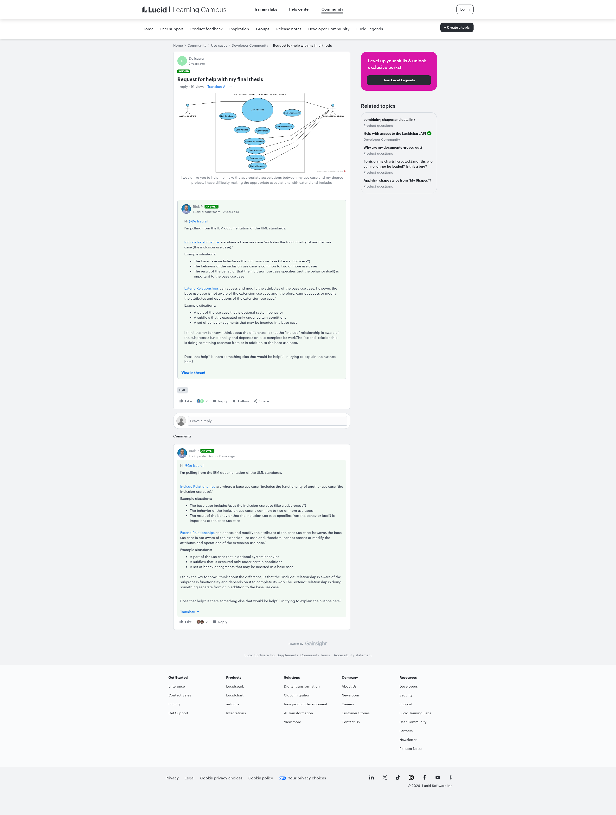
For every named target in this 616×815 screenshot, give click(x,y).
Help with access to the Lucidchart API (395, 133)
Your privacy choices (307, 778)
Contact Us (351, 722)
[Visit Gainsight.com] (308, 645)
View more (292, 722)
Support (405, 704)
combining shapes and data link (389, 119)
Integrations (236, 713)
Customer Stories (356, 713)
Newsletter (408, 740)
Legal (189, 778)
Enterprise (176, 686)
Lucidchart (235, 695)
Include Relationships (201, 242)
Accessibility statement (353, 655)
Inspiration (239, 28)
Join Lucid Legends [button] (399, 80)
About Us (349, 686)
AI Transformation (298, 713)
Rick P (198, 206)
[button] (220, 86)
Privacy (172, 778)
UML (182, 390)
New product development (305, 704)
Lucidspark (235, 686)
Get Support (178, 713)
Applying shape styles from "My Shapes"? (397, 180)
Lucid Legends (369, 28)
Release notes (289, 28)
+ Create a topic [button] (457, 27)
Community (332, 9)
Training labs (265, 9)
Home (148, 28)
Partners (406, 731)
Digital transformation (302, 686)
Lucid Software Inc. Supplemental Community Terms (287, 655)
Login (465, 9)
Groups (263, 28)
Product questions (378, 125)
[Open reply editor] (261, 421)
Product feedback (206, 28)
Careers (348, 704)
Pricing (174, 704)
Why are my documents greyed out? (393, 147)
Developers (408, 686)
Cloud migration (297, 695)
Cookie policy (260, 778)
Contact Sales (179, 695)
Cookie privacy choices (221, 778)
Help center (299, 9)
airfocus (232, 704)
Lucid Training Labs (415, 713)
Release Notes (410, 748)
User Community (413, 722)
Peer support (172, 28)
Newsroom (350, 695)
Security (406, 695)
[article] (261, 537)
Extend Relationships (201, 288)
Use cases (219, 45)
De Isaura (196, 58)
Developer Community (329, 28)
